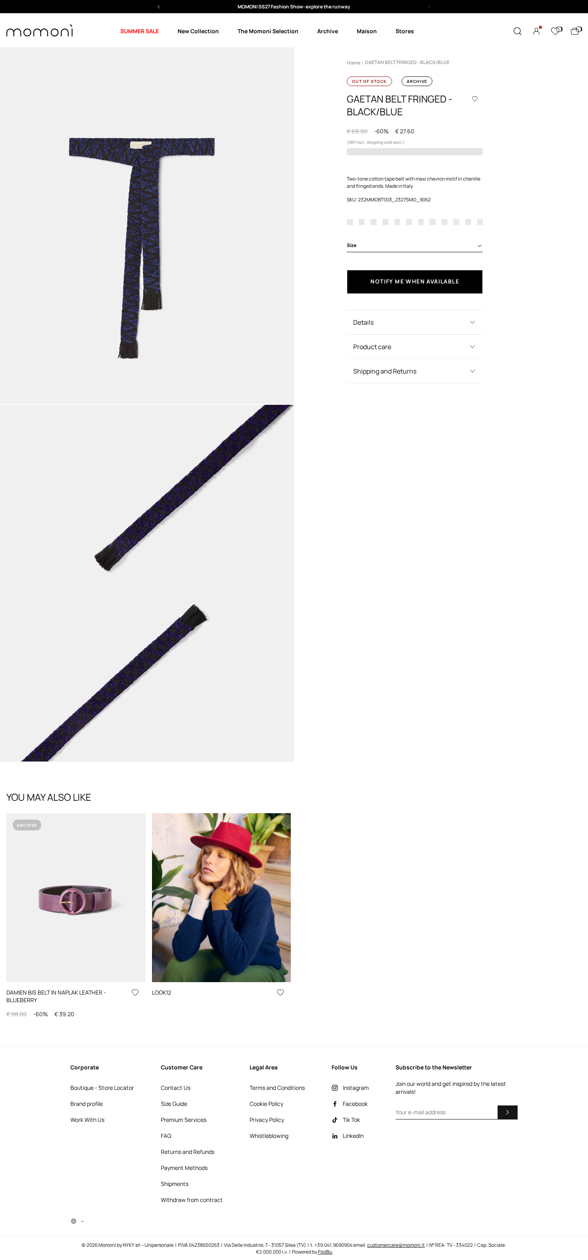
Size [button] (351, 245)
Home (353, 62)
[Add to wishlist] (475, 99)
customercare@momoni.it (396, 1245)
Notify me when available (414, 281)
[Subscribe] (508, 1112)
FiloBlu (325, 1251)
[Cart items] (575, 31)
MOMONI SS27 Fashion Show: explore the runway (294, 6)
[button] (294, 6)
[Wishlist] (555, 31)
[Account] (536, 31)
